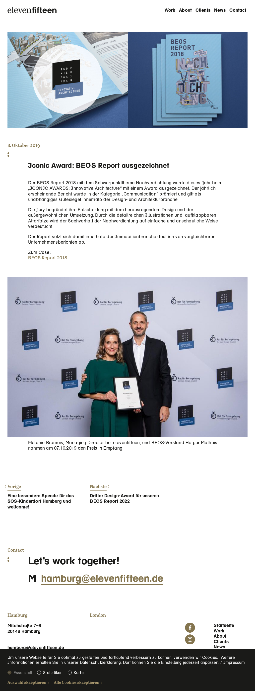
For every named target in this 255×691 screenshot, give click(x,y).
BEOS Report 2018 (47, 257)
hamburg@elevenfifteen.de (102, 578)
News (220, 10)
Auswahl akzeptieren (26, 683)
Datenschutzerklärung (100, 662)
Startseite (224, 625)
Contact (237, 10)
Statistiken (53, 672)
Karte (79, 672)
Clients (202, 10)
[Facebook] (190, 628)
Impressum (234, 662)
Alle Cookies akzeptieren (76, 683)
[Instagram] (190, 639)
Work (170, 10)
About (185, 10)
